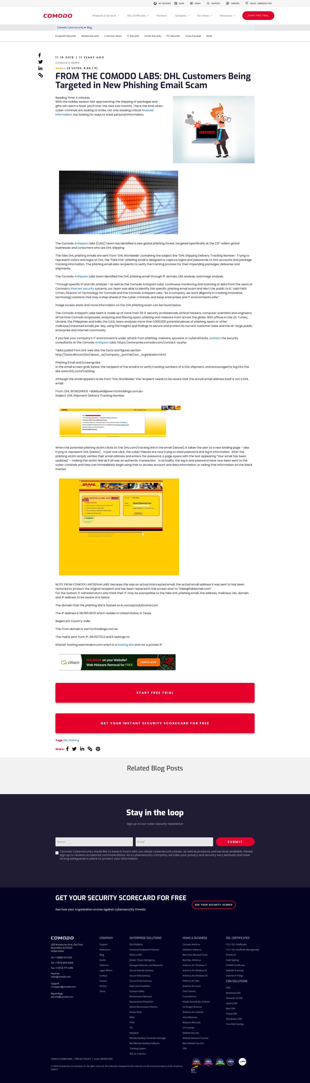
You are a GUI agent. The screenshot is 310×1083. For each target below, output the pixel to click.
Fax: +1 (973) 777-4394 (62, 968)
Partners (162, 15)
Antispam (81, 243)
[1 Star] (56, 68)
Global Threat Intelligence (142, 960)
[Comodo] (58, 15)
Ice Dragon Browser (192, 1006)
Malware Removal (192, 1022)
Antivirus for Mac (191, 980)
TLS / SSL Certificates (236, 944)
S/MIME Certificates (235, 965)
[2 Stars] (59, 68)
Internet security (82, 289)
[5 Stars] (65, 68)
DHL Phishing (71, 740)
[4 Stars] (63, 68)
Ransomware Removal (141, 996)
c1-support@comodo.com (63, 986)
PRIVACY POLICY (83, 1059)
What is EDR (136, 954)
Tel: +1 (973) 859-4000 (62, 962)
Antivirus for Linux (192, 986)
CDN (228, 987)
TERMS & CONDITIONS (61, 1059)
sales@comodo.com (61, 976)
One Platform (136, 944)
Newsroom (105, 949)
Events (103, 960)
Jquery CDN (231, 1003)
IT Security (133, 35)
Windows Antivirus (192, 949)
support (215, 3)
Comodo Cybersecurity (70, 27)
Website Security (191, 1033)
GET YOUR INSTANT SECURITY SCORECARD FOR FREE (155, 723)
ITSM (132, 1022)
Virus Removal (190, 1017)
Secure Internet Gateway (141, 970)
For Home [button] (203, 15)
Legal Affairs (106, 970)
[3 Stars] (61, 68)
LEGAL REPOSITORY (103, 1059)
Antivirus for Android (193, 1012)
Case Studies (193, 35)
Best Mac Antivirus (192, 960)
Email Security (153, 35)
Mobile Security (90, 35)
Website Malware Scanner (195, 1038)
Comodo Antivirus (191, 944)
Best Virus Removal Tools (195, 954)
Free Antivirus (189, 996)
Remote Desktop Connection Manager (148, 1038)
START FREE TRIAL (258, 15)
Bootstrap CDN (233, 992)
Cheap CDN (231, 1013)
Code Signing (232, 960)
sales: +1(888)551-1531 (261, 3)
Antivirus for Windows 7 (194, 965)
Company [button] (181, 15)
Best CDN (230, 1008)
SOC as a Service (138, 1053)
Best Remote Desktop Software (144, 1043)
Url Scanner (188, 1027)
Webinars (104, 965)
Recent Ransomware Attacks (144, 1006)
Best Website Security (193, 1043)
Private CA (231, 954)
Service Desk (136, 1012)
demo (198, 3)
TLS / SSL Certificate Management (242, 949)
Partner (103, 986)
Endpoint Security (65, 35)
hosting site (126, 645)
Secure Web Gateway (140, 975)
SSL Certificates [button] (136, 15)
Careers (103, 980)
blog (181, 3)
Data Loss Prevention (140, 986)
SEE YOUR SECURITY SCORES (213, 904)
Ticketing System (138, 1048)
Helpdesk (134, 1033)
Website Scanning (235, 970)
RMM (132, 1017)
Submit (235, 842)
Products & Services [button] (105, 15)
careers (235, 3)
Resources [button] (226, 15)
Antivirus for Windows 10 (195, 975)
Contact (103, 975)
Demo (102, 991)
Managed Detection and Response (146, 965)
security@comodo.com (62, 996)
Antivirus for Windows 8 (195, 970)
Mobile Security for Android (196, 1001)
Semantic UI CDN (234, 998)
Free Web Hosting (234, 1024)
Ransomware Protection (141, 1001)
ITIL (131, 1027)
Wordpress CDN (234, 1019)
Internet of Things (234, 975)
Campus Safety (137, 991)
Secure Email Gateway (141, 980)
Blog (102, 954)
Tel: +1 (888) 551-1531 (61, 957)
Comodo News (113, 35)
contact (215, 338)
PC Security (173, 35)
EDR (185, 1048)
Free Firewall (189, 991)
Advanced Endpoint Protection (144, 949)
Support (103, 944)
